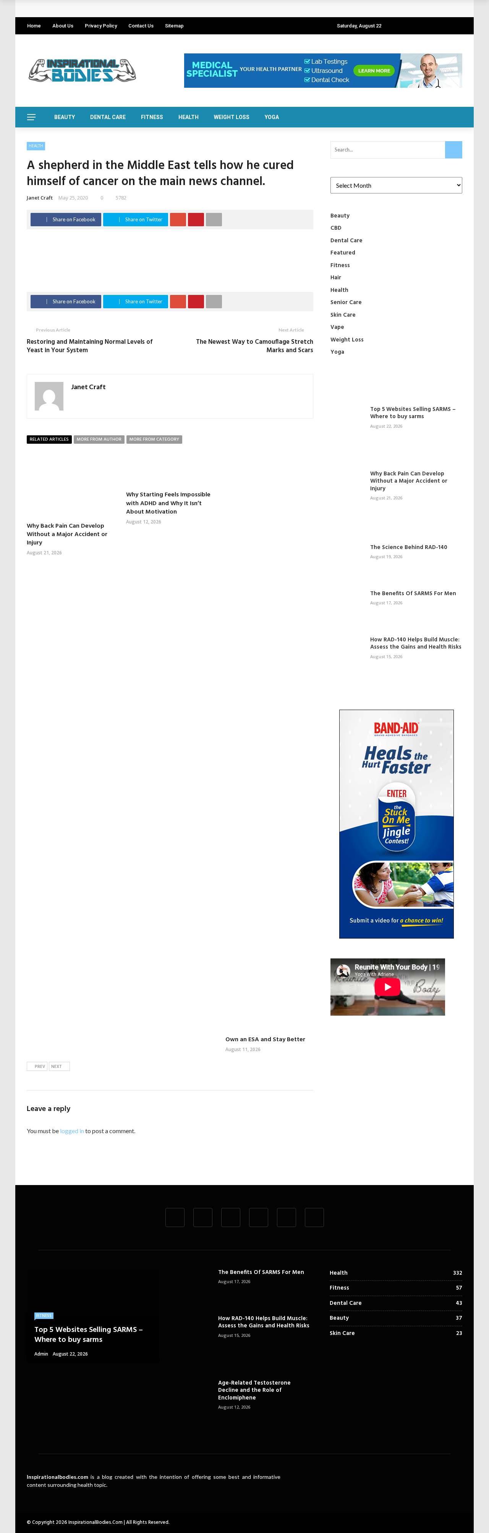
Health (188, 117)
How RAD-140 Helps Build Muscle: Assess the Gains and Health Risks (415, 643)
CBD (336, 228)
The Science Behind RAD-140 (408, 547)
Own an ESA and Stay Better (265, 1040)
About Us (62, 26)
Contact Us (141, 26)
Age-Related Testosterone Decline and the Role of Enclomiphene (254, 1390)
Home (34, 26)
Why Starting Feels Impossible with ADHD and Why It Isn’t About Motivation (168, 503)
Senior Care (346, 302)
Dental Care (108, 117)
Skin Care (343, 315)
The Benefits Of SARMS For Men (413, 593)
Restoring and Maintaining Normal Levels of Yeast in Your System (90, 346)
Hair (335, 277)
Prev (40, 1066)
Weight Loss (231, 117)
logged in (72, 1130)
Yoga (272, 117)
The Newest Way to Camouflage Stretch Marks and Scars (254, 346)
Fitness (152, 117)
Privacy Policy (101, 26)
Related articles (49, 439)
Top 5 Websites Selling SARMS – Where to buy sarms (413, 413)
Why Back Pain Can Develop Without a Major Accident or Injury (119, 8)
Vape (337, 327)
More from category (154, 439)
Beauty (64, 117)
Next (56, 1066)
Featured (342, 253)
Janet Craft (40, 197)
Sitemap (174, 26)
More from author (99, 439)
